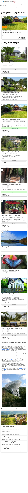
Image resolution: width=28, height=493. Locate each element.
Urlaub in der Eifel (5, 349)
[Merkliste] (23, 1)
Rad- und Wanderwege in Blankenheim (12, 408)
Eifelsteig (11, 359)
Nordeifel (3, 46)
